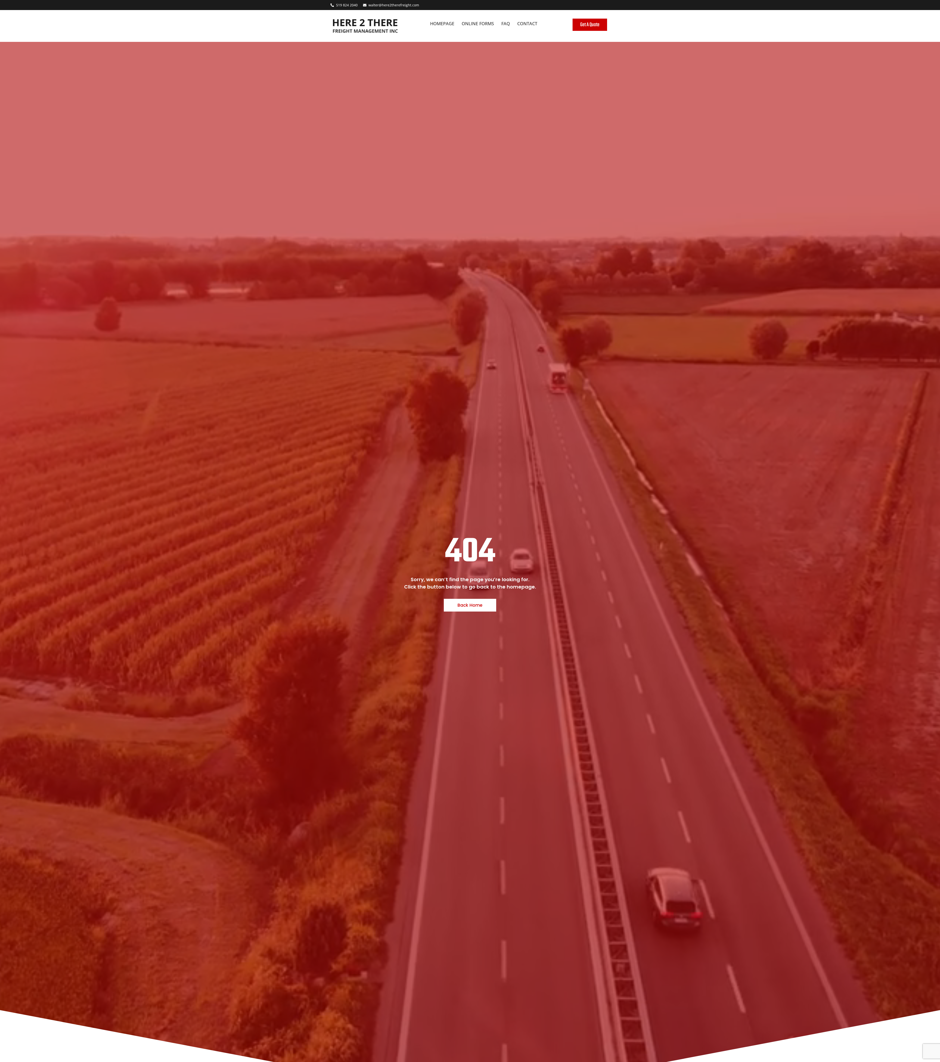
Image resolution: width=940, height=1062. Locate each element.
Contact (527, 23)
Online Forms (478, 23)
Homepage (442, 23)
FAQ (505, 23)
